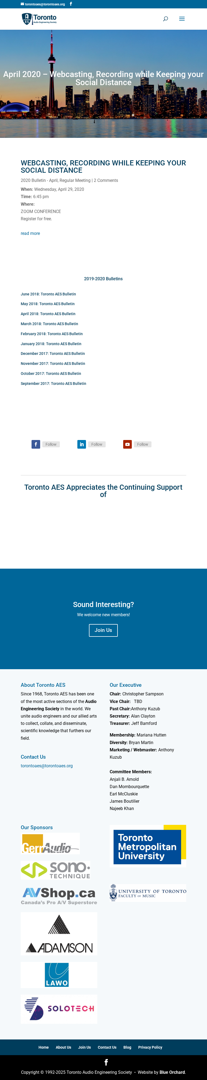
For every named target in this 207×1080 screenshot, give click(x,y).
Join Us (103, 630)
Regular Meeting (75, 180)
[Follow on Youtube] (127, 444)
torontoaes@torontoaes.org (47, 765)
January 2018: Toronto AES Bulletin (51, 344)
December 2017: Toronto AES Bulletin (53, 353)
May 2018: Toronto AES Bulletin (48, 304)
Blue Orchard (172, 1072)
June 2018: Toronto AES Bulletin (48, 294)
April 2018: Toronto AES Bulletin (48, 314)
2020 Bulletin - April (39, 180)
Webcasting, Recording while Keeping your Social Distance (103, 167)
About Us (63, 1047)
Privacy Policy (150, 1047)
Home (44, 1047)
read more (30, 233)
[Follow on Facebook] (36, 444)
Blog (127, 1047)
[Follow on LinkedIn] (81, 444)
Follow (51, 444)
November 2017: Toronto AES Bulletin (53, 363)
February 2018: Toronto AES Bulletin (52, 334)
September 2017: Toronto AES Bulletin (53, 383)
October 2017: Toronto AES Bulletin (51, 373)
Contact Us (107, 1047)
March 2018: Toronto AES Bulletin (49, 324)
